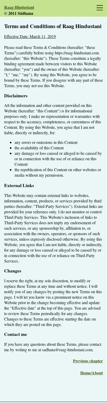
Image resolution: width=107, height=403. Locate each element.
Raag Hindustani (19, 7)
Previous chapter (88, 361)
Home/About (91, 373)
